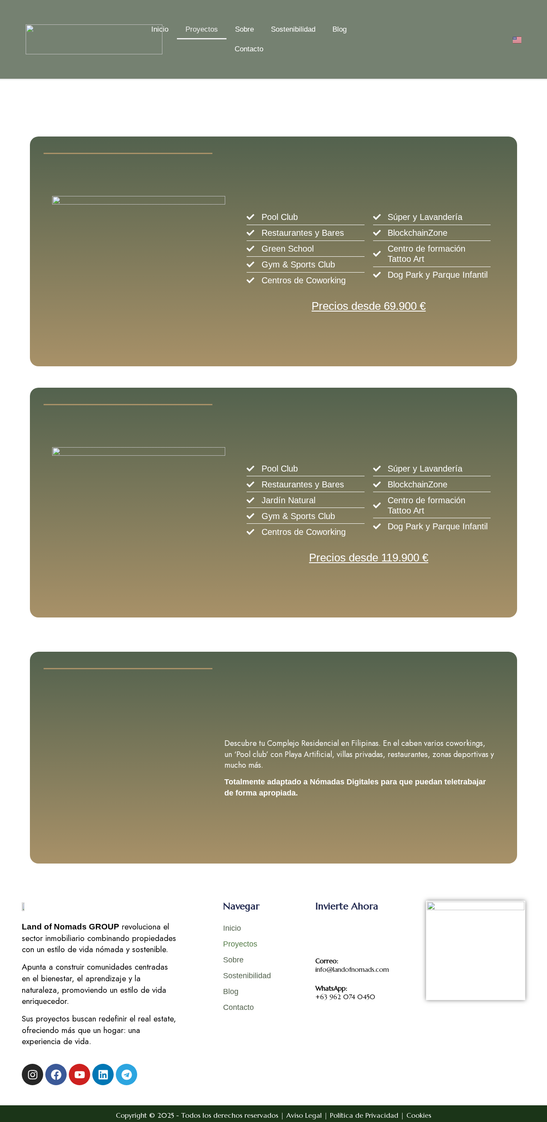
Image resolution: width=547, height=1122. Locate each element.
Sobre (244, 29)
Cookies (418, 1115)
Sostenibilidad (293, 29)
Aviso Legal (304, 1115)
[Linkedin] (103, 1074)
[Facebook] (56, 1074)
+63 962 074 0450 (345, 992)
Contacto (249, 49)
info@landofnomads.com (352, 965)
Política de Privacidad (364, 1115)
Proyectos (201, 29)
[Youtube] (79, 1074)
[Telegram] (126, 1074)
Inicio (159, 29)
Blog (339, 29)
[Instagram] (32, 1074)
